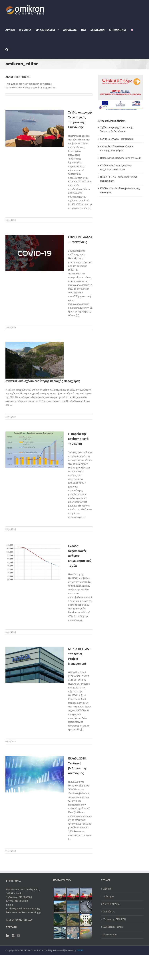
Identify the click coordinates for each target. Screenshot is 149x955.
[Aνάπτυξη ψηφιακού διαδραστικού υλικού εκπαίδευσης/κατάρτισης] (85, 919)
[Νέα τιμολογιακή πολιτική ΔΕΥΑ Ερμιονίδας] (72, 906)
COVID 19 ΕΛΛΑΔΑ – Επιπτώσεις (116, 139)
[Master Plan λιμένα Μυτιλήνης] (72, 932)
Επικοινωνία (110, 934)
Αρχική (107, 889)
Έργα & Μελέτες (111, 904)
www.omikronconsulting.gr (26, 912)
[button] (6, 49)
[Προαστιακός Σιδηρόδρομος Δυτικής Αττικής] (85, 906)
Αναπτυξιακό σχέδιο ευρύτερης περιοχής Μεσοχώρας (42, 381)
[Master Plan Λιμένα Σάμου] (59, 919)
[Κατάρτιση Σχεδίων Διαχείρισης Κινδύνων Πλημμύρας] (85, 932)
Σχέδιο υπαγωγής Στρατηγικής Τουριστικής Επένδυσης (116, 129)
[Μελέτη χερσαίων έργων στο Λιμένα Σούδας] (72, 919)
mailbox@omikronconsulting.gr (23, 908)
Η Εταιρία (108, 896)
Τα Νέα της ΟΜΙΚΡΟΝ (114, 919)
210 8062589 (25, 897)
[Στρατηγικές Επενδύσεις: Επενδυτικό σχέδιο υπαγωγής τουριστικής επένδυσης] (59, 893)
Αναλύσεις (108, 912)
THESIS (79, 950)
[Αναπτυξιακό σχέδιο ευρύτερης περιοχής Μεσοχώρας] (59, 906)
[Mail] (18, 935)
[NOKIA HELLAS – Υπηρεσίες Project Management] (59, 932)
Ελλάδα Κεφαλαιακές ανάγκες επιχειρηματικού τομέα (116, 167)
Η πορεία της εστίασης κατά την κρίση (78, 439)
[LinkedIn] (7, 935)
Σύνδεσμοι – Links (113, 927)
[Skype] (13, 935)
